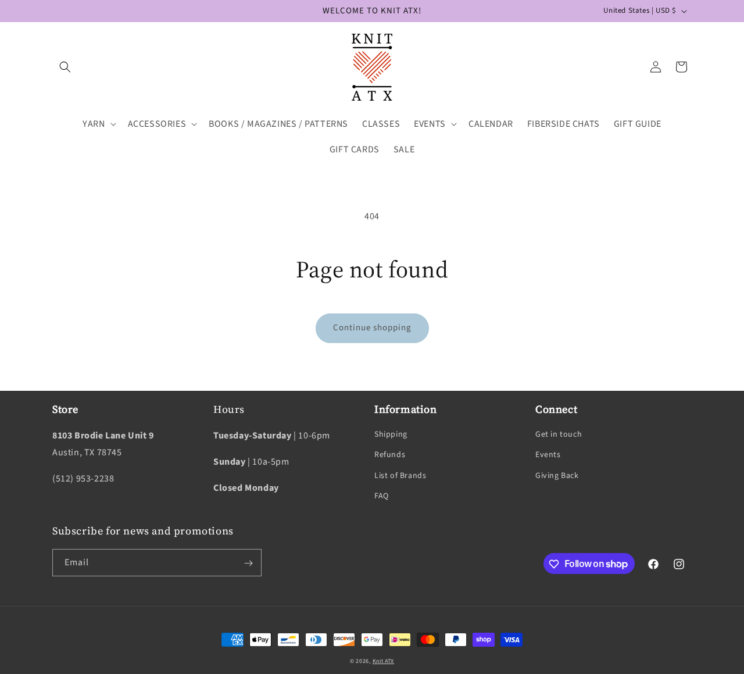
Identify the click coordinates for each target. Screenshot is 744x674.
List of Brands (400, 476)
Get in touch (558, 434)
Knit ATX (384, 661)
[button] (65, 67)
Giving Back (557, 476)
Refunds (389, 455)
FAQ (381, 496)
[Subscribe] (248, 563)
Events (548, 455)
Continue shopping (372, 328)
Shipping (390, 434)
